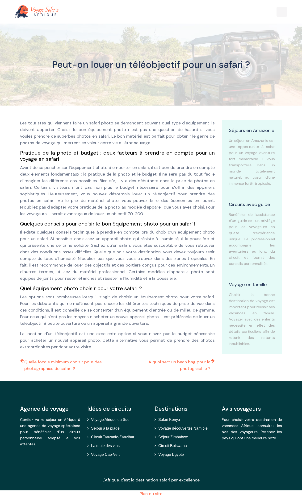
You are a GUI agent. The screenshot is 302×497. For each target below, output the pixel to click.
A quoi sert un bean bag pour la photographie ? (179, 365)
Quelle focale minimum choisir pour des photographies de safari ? (63, 365)
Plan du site (151, 494)
